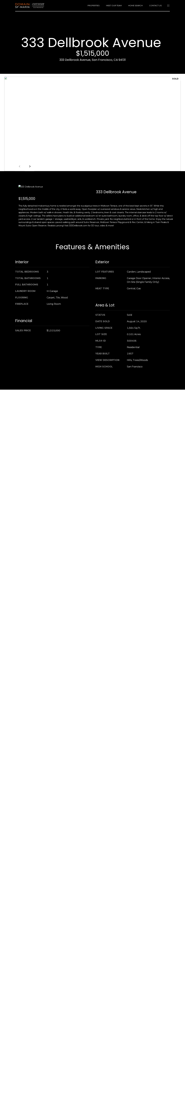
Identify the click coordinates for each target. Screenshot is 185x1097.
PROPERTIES (94, 5)
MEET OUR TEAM (114, 5)
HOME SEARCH (135, 5)
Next (29, 166)
